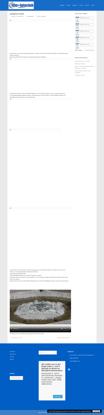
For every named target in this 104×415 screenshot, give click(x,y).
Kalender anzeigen (89, 50)
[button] (79, 50)
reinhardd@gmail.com (75, 361)
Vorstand (12, 356)
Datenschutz (13, 354)
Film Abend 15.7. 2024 (16, 337)
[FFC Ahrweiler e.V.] (21, 5)
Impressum (12, 351)
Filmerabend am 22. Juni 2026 (82, 61)
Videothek (74, 5)
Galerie (68, 5)
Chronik (87, 5)
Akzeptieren (96, 411)
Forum (92, 5)
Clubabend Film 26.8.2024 (63, 337)
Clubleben (62, 5)
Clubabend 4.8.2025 (80, 75)
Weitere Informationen (86, 411)
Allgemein (43, 16)
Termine (81, 5)
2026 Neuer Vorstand (80, 63)
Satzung (12, 359)
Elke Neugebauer (30, 16)
